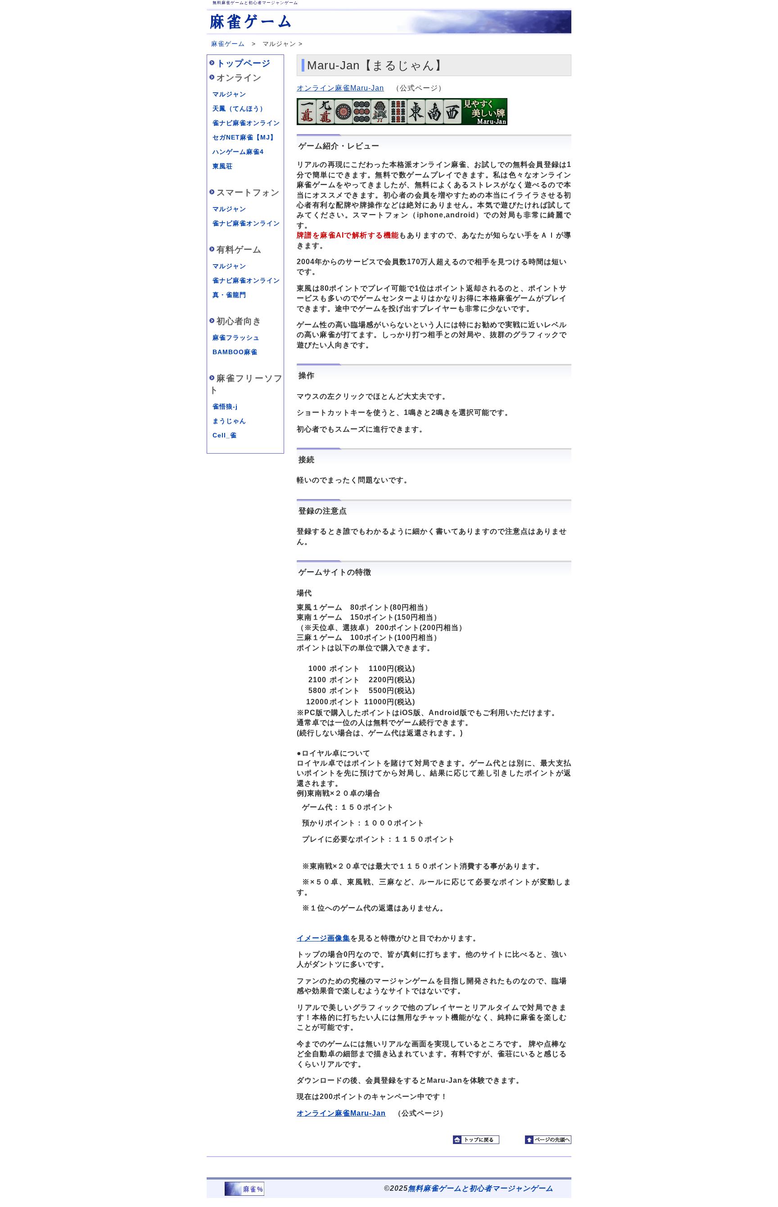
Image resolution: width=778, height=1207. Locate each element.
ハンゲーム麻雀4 (238, 151)
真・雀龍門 (229, 294)
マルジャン (229, 94)
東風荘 (223, 166)
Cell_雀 (225, 435)
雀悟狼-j (225, 406)
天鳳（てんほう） (240, 108)
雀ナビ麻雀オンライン (246, 122)
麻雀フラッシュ (236, 337)
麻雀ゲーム (228, 43)
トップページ (244, 63)
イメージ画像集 (323, 938)
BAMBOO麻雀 (235, 352)
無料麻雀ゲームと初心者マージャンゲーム (480, 1188)
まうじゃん (229, 420)
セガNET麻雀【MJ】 (245, 137)
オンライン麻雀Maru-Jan (340, 88)
